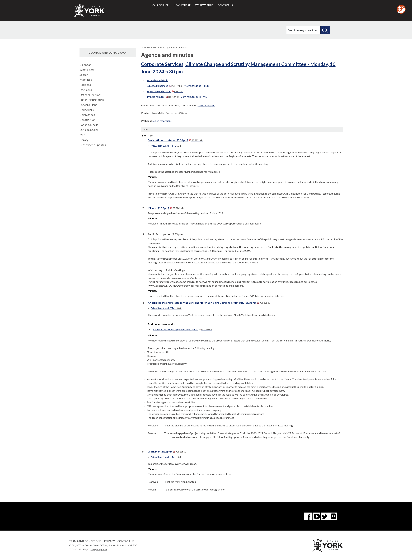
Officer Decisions (91, 95)
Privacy (109, 540)
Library (84, 140)
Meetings (86, 79)
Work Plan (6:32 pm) (167, 451)
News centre (182, 5)
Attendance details (157, 80)
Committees (87, 115)
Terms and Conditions (85, 540)
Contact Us (125, 540)
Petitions (85, 84)
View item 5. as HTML (166, 456)
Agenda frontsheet (164, 85)
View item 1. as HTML (166, 145)
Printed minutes (163, 96)
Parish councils (89, 124)
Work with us (204, 5)
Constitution (87, 119)
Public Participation (92, 100)
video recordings (162, 120)
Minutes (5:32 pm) (166, 208)
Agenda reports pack (165, 91)
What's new (87, 69)
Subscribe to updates (93, 145)
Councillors (87, 110)
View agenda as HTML (196, 85)
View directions (206, 105)
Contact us (225, 5)
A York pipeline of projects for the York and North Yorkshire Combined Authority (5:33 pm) (209, 302)
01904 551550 (79, 549)
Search (84, 74)
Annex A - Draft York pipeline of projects (182, 329)
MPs (82, 135)
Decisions (86, 90)
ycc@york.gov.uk (98, 549)
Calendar (85, 64)
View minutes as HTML (194, 96)
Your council (160, 5)
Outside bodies (89, 129)
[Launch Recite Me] (401, 9)
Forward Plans (88, 105)
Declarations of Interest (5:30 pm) (175, 140)
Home (161, 47)
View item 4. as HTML (166, 308)
